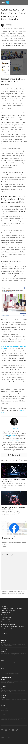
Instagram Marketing (6, 619)
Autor (24, 432)
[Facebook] (8, 455)
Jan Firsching (9, 24)
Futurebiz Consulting (14, 440)
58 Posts (3, 707)
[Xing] (17, 455)
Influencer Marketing (6, 617)
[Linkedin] (13, 455)
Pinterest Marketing (6, 622)
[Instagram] (10, 455)
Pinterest (3, 714)
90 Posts (3, 679)
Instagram (3, 659)
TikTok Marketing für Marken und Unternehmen (12, 626)
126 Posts (3, 670)
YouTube (3, 705)
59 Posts (3, 697)
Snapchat (3, 686)
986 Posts (3, 651)
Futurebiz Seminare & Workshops (9, 615)
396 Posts (3, 660)
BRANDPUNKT (11, 435)
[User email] (19, 455)
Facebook (3, 487)
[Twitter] (15, 455)
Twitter (2, 668)
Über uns (3, 606)
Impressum (4, 631)
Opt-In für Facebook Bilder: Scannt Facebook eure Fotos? (11, 537)
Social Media (4, 649)
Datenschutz (4, 633)
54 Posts (3, 716)
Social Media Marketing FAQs (8, 624)
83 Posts (3, 688)
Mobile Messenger (5, 696)
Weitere (25, 460)
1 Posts (3, 642)
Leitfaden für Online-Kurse (7, 628)
